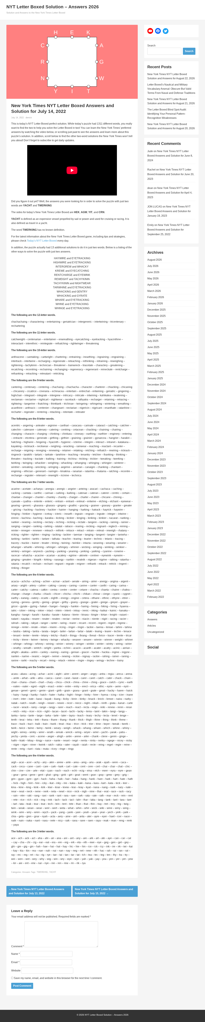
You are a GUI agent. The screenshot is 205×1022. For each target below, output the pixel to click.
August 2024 (154, 409)
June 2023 (153, 497)
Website (15, 970)
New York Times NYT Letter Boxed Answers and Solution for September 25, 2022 (168, 230)
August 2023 (154, 484)
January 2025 (155, 378)
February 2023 (155, 522)
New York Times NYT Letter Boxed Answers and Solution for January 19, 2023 (169, 211)
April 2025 (153, 359)
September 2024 (156, 403)
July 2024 (152, 415)
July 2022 (152, 565)
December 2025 (156, 309)
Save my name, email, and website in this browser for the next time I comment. (58, 978)
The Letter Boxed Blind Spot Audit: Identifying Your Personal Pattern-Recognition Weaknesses (166, 113)
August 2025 (154, 334)
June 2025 (153, 347)
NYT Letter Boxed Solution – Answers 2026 (52, 6)
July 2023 (152, 490)
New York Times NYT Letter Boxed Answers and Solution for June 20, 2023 (170, 174)
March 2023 (154, 515)
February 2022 (155, 597)
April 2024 (153, 434)
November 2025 (156, 316)
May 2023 (153, 503)
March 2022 (154, 590)
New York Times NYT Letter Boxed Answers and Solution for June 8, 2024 (170, 156)
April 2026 (153, 284)
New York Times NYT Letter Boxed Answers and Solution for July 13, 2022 (36, 891)
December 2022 (156, 534)
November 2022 (156, 540)
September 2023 (156, 478)
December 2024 (156, 384)
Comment (17, 946)
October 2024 (155, 397)
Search (151, 45)
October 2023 (155, 472)
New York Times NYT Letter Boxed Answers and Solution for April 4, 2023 (169, 193)
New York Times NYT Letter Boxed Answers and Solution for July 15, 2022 (104, 891)
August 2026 (154, 259)
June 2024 (153, 422)
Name (15, 954)
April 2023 (153, 509)
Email (15, 962)
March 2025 (154, 366)
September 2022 (156, 553)
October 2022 (155, 547)
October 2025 (155, 322)
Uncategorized (155, 632)
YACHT (52, 872)
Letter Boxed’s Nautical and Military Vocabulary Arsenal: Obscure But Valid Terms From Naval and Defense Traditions (171, 88)
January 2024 (155, 453)
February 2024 (155, 447)
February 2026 (155, 297)
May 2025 (153, 353)
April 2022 (153, 584)
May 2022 (153, 578)
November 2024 (156, 390)
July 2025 (152, 341)
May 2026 (153, 278)
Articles (151, 625)
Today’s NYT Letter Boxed (42, 240)
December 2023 (156, 459)
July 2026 (152, 266)
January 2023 (155, 528)
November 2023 (156, 465)
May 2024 (153, 428)
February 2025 (155, 372)
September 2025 (156, 328)
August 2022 (154, 559)
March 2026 (154, 291)
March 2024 (154, 440)
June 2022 (153, 572)
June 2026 (153, 272)
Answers (26, 872)
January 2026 (155, 303)
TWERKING (42, 872)
